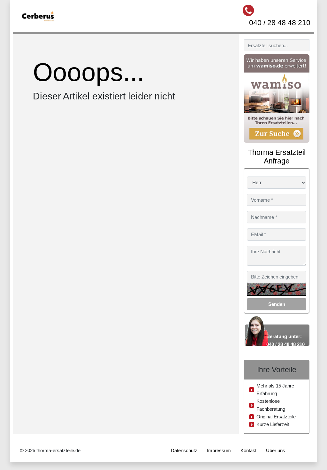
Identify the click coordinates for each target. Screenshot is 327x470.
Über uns (275, 450)
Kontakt (248, 450)
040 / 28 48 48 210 (279, 22)
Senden (276, 304)
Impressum (219, 450)
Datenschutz (184, 450)
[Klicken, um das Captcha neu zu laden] (276, 289)
